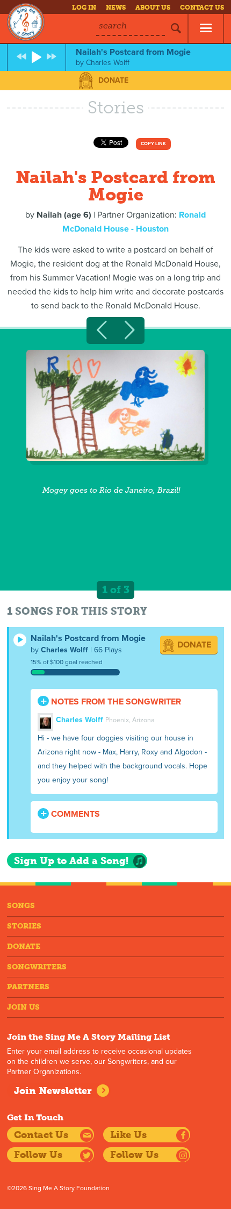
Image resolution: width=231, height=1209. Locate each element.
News (116, 7)
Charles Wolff (64, 649)
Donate (113, 80)
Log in (84, 7)
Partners (28, 986)
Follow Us (38, 1155)
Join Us (23, 1007)
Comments (74, 814)
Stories (24, 926)
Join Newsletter (53, 1091)
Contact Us (202, 7)
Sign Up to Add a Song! (71, 861)
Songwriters (37, 966)
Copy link (153, 144)
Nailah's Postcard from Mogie (88, 638)
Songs (21, 905)
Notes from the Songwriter (115, 701)
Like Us (128, 1135)
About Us (152, 7)
